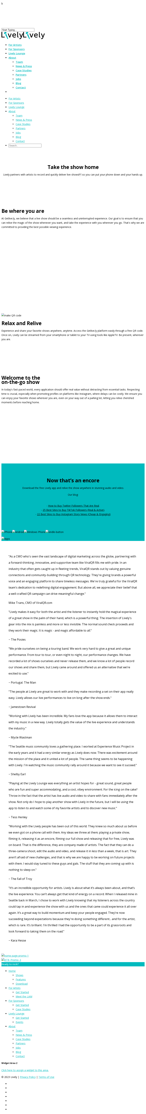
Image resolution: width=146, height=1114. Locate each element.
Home (12, 971)
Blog (18, 83)
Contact (21, 87)
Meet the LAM (24, 996)
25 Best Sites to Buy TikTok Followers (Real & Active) (73, 510)
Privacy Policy (28, 1077)
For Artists (14, 98)
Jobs (18, 79)
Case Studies (24, 70)
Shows (19, 975)
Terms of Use (46, 1077)
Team (19, 62)
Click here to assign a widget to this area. (25, 1070)
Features (21, 979)
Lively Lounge (17, 53)
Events (19, 1022)
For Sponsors (16, 102)
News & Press (24, 66)
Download (22, 983)
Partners (21, 74)
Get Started (22, 992)
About (12, 111)
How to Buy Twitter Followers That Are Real (73, 505)
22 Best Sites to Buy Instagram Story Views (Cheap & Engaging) (74, 514)
